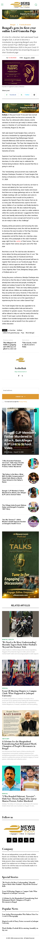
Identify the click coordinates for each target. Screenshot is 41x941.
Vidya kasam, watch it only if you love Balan (29, 345)
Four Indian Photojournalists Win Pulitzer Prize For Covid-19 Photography (20, 915)
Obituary (5, 738)
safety (18, 241)
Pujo (22, 333)
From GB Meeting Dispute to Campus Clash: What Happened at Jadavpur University (19, 693)
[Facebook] (18, 375)
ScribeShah (12, 57)
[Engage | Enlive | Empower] (20, 4)
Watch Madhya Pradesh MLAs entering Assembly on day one (20, 929)
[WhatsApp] (26, 840)
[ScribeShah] (20, 360)
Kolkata (19, 330)
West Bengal (30, 333)
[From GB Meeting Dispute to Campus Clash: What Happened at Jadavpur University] (20, 673)
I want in (19, 396)
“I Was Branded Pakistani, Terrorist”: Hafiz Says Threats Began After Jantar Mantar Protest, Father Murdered (13, 464)
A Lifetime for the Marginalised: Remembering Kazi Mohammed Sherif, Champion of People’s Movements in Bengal (19, 745)
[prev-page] (31, 410)
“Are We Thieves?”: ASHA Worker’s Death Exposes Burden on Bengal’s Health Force (14, 522)
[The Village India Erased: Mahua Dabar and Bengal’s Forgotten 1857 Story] (33, 507)
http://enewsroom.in (20, 371)
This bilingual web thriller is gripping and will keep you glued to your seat (9, 346)
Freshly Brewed (25, 25)
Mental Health (8, 639)
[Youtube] (32, 840)
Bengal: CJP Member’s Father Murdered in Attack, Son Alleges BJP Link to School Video (20, 440)
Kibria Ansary (8, 452)
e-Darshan (11, 330)
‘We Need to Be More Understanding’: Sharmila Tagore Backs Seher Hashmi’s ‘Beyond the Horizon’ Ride (19, 644)
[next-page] (35, 410)
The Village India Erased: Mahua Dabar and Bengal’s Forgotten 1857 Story (14, 507)
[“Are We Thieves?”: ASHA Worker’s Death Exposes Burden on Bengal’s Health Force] (33, 521)
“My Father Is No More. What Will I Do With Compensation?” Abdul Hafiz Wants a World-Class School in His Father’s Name (13, 478)
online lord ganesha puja (11, 333)
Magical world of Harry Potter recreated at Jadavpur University (20, 922)
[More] (34, 95)
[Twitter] (22, 375)
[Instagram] (15, 840)
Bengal (12, 25)
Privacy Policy (23, 401)
